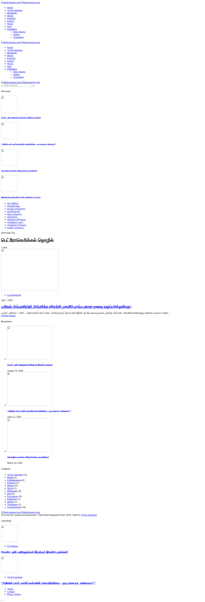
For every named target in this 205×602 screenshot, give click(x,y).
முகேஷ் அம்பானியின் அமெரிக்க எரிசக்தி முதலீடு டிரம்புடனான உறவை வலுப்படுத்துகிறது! (66, 306)
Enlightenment (14, 480)
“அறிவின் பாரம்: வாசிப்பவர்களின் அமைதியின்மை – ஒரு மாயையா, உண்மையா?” (28, 144)
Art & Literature (15, 10)
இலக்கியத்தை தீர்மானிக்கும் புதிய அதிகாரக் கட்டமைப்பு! (21, 197)
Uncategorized (14, 295)
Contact (11, 591)
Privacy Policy (14, 594)
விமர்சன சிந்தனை (16, 219)
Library (10, 21)
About (10, 589)
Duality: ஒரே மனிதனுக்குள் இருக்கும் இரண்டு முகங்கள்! (21, 117)
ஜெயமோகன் (13, 206)
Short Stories (19, 32)
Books (10, 15)
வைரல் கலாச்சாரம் (16, 208)
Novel (10, 23)
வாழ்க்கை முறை (15, 222)
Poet (9, 26)
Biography (12, 13)
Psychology (12, 496)
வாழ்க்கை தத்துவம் (16, 225)
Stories (16, 34)
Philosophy (12, 491)
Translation (18, 37)
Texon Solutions (89, 515)
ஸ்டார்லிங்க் (12, 203)
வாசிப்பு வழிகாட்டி (15, 227)
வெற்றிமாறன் (13, 211)
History (10, 485)
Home (10, 7)
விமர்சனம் (12, 217)
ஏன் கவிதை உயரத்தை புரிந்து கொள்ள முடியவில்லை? (19, 171)
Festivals (11, 18)
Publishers (12, 29)
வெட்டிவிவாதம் (14, 214)
